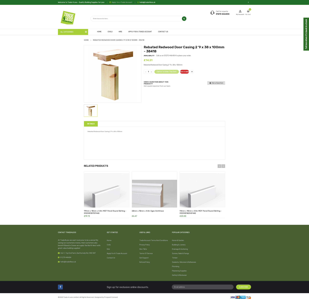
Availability (149, 56)
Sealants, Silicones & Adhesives (184, 262)
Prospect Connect (111, 297)
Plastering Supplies (179, 271)
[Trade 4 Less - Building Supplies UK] (240, 297)
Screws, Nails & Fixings (180, 253)
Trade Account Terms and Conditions (153, 240)
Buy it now (184, 72)
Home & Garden (178, 240)
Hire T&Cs (143, 249)
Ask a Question (217, 83)
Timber (175, 258)
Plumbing (175, 266)
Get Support (144, 258)
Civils (109, 245)
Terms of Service (146, 253)
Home (109, 240)
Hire (108, 249)
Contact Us (111, 258)
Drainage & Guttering (180, 249)
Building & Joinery (179, 245)
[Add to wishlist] (192, 72)
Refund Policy (144, 262)
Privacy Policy (144, 245)
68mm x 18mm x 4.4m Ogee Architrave (148, 211)
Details (91, 124)
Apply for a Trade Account (122, 2)
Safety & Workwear (179, 275)
